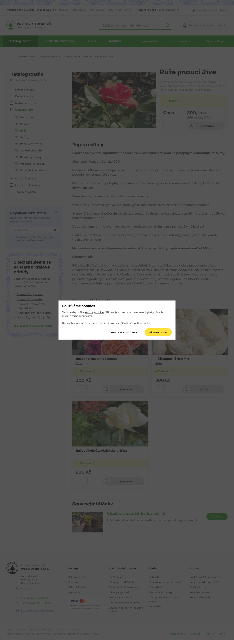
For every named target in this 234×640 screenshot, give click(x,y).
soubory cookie (94, 312)
